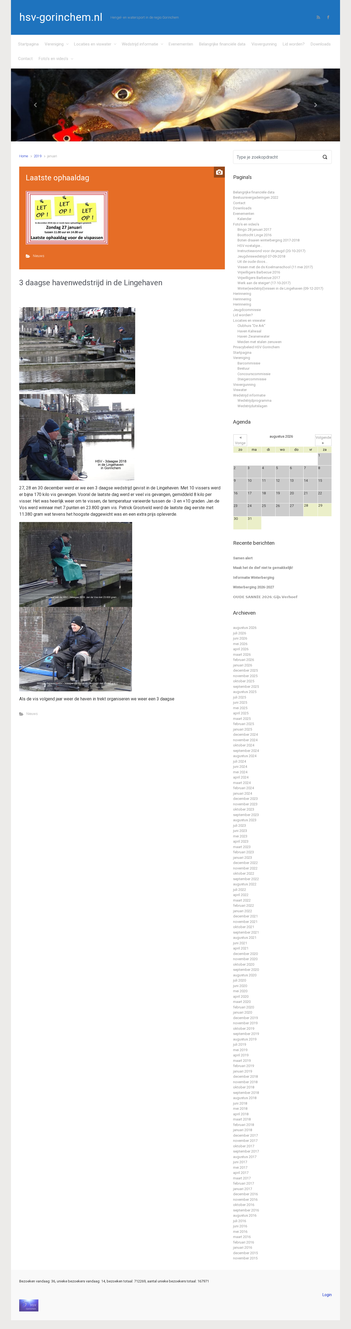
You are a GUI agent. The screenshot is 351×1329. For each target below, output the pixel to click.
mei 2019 (240, 1050)
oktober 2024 (243, 745)
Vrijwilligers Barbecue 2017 (258, 278)
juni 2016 (240, 1226)
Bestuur (243, 368)
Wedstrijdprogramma (254, 400)
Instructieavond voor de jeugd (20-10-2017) (271, 251)
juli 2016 (239, 1221)
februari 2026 (243, 660)
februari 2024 (243, 788)
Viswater (240, 390)
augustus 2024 (244, 756)
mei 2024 (240, 772)
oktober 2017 (243, 1146)
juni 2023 (240, 831)
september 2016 (246, 1210)
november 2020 (245, 959)
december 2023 (245, 799)
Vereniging (54, 44)
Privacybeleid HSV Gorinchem (256, 347)
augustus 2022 (244, 884)
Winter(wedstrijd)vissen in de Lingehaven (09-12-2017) (280, 288)
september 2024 (246, 751)
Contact (25, 58)
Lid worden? (294, 44)
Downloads (321, 44)
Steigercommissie (251, 379)
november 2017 (245, 1141)
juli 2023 (239, 825)
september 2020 (246, 970)
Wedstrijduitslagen (252, 406)
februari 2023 (243, 852)
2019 (37, 156)
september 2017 (246, 1151)
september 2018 (246, 1093)
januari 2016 (242, 1247)
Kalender (244, 219)
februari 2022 (243, 905)
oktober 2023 (243, 809)
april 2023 (240, 841)
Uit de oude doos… (252, 261)
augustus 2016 (244, 1215)
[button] (35, 105)
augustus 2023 (244, 820)
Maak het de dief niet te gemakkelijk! (263, 568)
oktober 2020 (243, 964)
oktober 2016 (243, 1205)
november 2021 (245, 922)
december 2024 (245, 734)
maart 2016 (242, 1237)
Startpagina (28, 44)
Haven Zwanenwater (253, 336)
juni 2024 (240, 767)
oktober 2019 (243, 1028)
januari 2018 (242, 1130)
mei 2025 (240, 708)
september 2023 (246, 815)
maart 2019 (242, 1061)
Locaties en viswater (92, 44)
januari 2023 (242, 857)
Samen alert (243, 558)
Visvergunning (264, 44)
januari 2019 (242, 1071)
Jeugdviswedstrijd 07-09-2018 (261, 256)
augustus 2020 (244, 975)
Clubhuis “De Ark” (251, 326)
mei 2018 (240, 1108)
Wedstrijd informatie (140, 44)
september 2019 (246, 1034)
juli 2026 (239, 633)
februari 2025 (243, 724)
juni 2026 (240, 638)
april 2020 (240, 996)
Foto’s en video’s (53, 58)
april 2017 (240, 1173)
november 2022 (245, 868)
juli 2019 (239, 1044)
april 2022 (240, 895)
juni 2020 (240, 986)
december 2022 (245, 863)
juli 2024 (239, 761)
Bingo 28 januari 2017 (254, 229)
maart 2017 (242, 1178)
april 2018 (240, 1114)
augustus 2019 (244, 1039)
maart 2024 (242, 783)
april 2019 (240, 1055)
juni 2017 (240, 1162)
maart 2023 (242, 847)
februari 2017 (243, 1183)
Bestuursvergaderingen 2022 (255, 197)
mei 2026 (240, 644)
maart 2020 (242, 1002)
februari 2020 (243, 1007)
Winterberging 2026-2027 (253, 587)
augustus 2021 (244, 938)
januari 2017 (242, 1189)
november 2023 (245, 804)
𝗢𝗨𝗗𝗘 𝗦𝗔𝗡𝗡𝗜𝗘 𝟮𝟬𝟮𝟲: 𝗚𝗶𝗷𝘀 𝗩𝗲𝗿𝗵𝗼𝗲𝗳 (265, 597)
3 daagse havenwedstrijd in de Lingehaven (90, 282)
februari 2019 (243, 1066)
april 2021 (240, 948)
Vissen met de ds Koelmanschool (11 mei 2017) (275, 267)
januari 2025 (242, 729)
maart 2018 (242, 1119)
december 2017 (245, 1135)
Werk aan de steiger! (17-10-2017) (264, 283)
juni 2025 (240, 702)
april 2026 (240, 649)
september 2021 (246, 932)
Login (327, 1295)
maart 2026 (242, 654)
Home (23, 156)
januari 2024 (242, 793)
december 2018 (245, 1076)
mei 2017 (240, 1167)
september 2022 (246, 879)
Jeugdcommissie (247, 310)
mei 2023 (240, 836)
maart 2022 (242, 900)
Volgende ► (323, 440)
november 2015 (245, 1258)
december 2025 (245, 670)
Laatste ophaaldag (57, 177)
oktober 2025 (243, 681)
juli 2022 (239, 890)
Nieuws (38, 256)
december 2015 (245, 1253)
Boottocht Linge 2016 (254, 235)
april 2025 (240, 713)
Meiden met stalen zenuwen (259, 342)
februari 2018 (243, 1125)
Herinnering (242, 294)
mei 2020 (240, 991)
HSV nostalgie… (249, 246)
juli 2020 (239, 980)
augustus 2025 (244, 692)
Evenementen (181, 44)
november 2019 (245, 1023)
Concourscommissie (253, 374)
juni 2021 (240, 943)
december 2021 (245, 916)
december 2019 (245, 1018)
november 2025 (245, 676)
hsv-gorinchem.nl (60, 17)
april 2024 (240, 777)
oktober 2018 (243, 1087)
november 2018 (245, 1082)
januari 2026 (242, 665)
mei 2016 (240, 1232)
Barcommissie (248, 363)
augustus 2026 (244, 628)
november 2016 (245, 1199)
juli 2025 (239, 697)
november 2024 (245, 740)
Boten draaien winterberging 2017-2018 (268, 240)
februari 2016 (243, 1242)
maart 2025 (242, 719)
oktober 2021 (243, 927)
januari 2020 (242, 1012)
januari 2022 (242, 911)
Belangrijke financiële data (222, 44)
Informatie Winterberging (253, 577)
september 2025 (246, 687)
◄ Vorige (240, 440)
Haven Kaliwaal (249, 331)
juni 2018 (240, 1103)
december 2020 (245, 954)
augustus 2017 (244, 1157)
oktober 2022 (243, 873)
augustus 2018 (244, 1098)
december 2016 (245, 1194)
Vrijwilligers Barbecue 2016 (258, 272)
